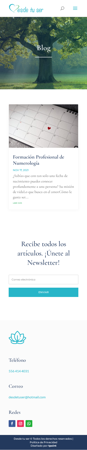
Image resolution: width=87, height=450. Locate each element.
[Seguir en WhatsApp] (29, 423)
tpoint (52, 445)
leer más (17, 202)
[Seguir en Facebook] (12, 423)
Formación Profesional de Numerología (38, 160)
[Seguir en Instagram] (20, 423)
